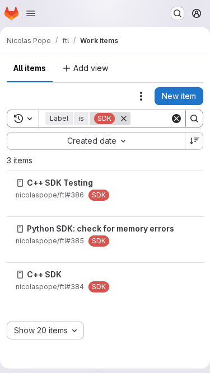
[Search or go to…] (177, 13)
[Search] (194, 119)
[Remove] (123, 118)
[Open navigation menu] (31, 13)
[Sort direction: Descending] (194, 141)
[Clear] (176, 118)
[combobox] (96, 141)
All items (29, 68)
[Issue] (20, 182)
